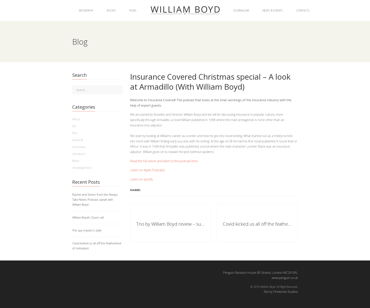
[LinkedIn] (155, 190)
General (77, 140)
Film (74, 133)
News (76, 161)
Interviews (79, 147)
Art (74, 126)
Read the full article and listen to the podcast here (164, 161)
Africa (76, 119)
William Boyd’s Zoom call (88, 217)
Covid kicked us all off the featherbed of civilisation (258, 223)
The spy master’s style (87, 230)
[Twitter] (150, 190)
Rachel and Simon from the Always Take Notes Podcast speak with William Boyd (95, 199)
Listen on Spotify (141, 179)
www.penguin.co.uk (285, 278)
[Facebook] (145, 190)
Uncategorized (81, 167)
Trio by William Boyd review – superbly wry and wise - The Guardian (171, 223)
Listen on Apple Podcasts (147, 170)
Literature (78, 154)
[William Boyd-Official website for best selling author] (185, 10)
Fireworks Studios (285, 292)
